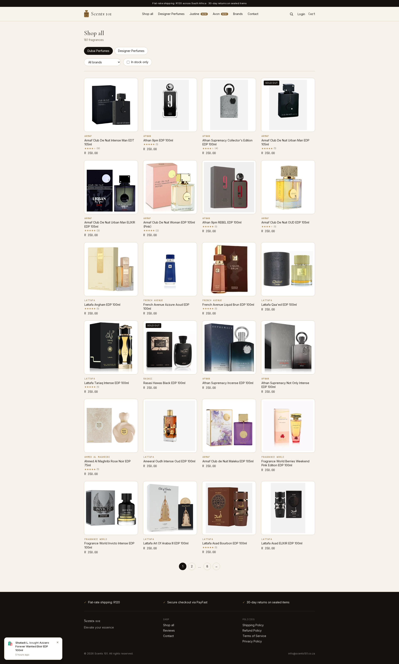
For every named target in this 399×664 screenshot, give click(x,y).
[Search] (291, 14)
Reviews (169, 630)
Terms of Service (254, 636)
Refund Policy (252, 630)
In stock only (139, 62)
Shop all (147, 14)
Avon (220, 14)
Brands (238, 14)
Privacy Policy (252, 641)
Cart (311, 14)
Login (301, 14)
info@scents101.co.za (301, 653)
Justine (198, 14)
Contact (253, 14)
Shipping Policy (253, 625)
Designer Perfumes (171, 14)
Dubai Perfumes (98, 51)
